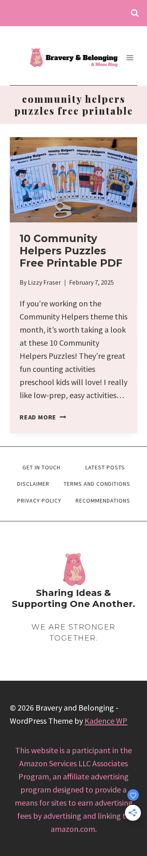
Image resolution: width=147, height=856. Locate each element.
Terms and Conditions (97, 483)
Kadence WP (106, 721)
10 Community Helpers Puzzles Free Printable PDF (71, 250)
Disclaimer (33, 483)
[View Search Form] (135, 13)
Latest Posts (105, 467)
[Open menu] (129, 57)
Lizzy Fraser (44, 282)
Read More (43, 417)
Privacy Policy (39, 500)
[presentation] (73, 179)
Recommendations (103, 500)
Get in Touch (41, 467)
